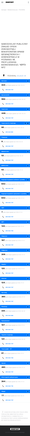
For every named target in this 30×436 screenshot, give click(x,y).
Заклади (3, 9)
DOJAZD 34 (21, 76)
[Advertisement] (15, 27)
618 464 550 (9, 132)
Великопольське (13, 9)
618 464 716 (9, 386)
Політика (21, 432)
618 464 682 (9, 315)
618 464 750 (9, 230)
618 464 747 (9, 89)
